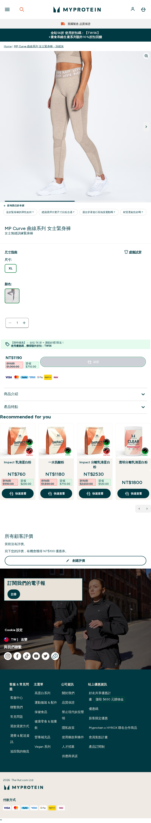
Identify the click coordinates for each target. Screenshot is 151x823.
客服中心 (16, 697)
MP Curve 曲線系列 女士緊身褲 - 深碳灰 (39, 46)
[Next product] (147, 509)
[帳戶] (133, 9)
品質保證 (68, 702)
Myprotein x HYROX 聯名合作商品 (113, 727)
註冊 (14, 594)
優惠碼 (93, 708)
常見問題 (16, 716)
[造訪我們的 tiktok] (27, 656)
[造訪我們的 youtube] (36, 656)
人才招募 (68, 746)
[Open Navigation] (7, 9)
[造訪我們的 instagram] (8, 656)
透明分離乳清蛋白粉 (133, 462)
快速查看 (20, 493)
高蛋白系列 (42, 693)
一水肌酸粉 (56, 462)
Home (8, 46)
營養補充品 (42, 737)
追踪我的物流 (19, 751)
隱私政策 (68, 727)
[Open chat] (55, 656)
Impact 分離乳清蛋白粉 (94, 465)
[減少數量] (10, 323)
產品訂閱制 (97, 746)
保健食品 (41, 712)
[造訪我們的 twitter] (46, 656)
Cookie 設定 (14, 630)
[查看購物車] (143, 9)
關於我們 (68, 693)
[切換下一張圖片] (146, 126)
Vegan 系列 (43, 746)
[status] (17, 323)
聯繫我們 (16, 707)
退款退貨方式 (19, 726)
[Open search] (22, 9)
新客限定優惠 (98, 718)
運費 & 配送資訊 (19, 739)
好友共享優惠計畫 (106, 696)
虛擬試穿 (135, 252)
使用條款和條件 (73, 737)
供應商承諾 (70, 756)
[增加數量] (24, 323)
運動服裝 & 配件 (46, 702)
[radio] (11, 268)
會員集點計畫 (98, 737)
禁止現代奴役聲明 (73, 715)
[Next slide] (150, 470)
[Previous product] (139, 509)
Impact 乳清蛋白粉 (17, 462)
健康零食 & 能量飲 (46, 724)
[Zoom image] (146, 56)
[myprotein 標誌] (77, 9)
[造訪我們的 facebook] (17, 656)
